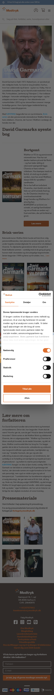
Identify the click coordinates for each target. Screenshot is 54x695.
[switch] (47, 359)
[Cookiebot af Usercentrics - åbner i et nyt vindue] (39, 294)
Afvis (27, 398)
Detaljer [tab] (27, 302)
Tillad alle (27, 389)
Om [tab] (44, 302)
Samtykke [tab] (10, 302)
